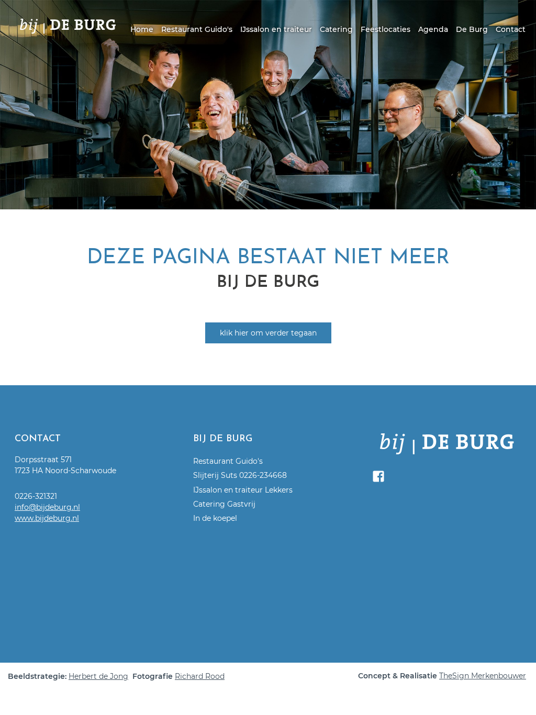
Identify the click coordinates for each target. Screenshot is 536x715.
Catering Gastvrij (224, 504)
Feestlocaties (385, 29)
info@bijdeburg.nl (47, 507)
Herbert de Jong (98, 676)
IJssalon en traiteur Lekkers (243, 490)
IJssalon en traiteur (276, 29)
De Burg (472, 29)
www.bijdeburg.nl (47, 518)
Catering (336, 29)
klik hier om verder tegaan (268, 333)
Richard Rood (200, 676)
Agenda (433, 29)
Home (141, 29)
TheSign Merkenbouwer (482, 675)
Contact (511, 29)
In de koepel (215, 518)
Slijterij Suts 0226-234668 (240, 475)
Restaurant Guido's (196, 29)
